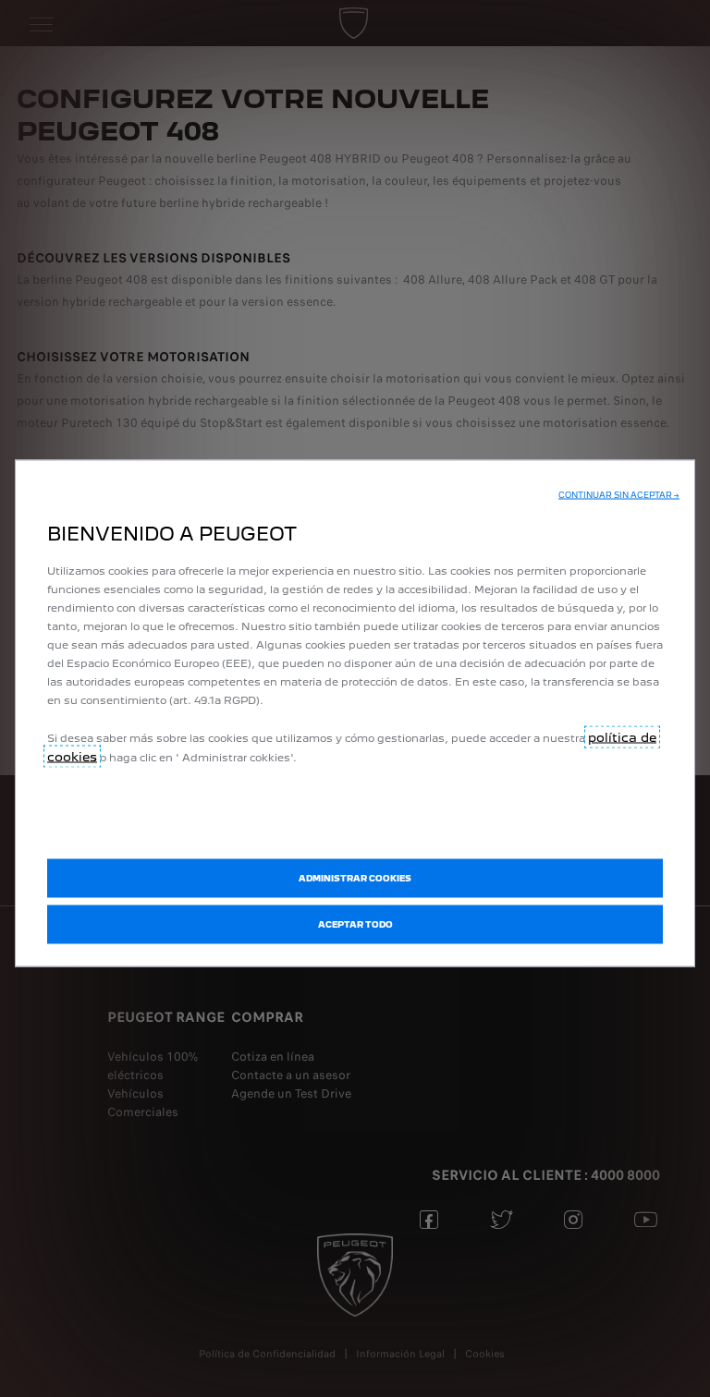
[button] (618, 495)
